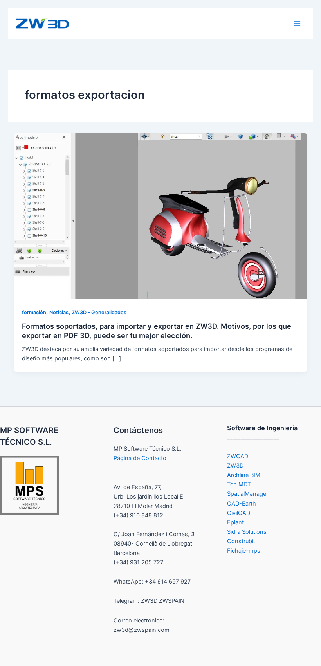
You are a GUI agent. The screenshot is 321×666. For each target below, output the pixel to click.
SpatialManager (247, 493)
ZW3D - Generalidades (99, 312)
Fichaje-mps (243, 550)
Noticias (59, 312)
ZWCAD (237, 456)
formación (34, 312)
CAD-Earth (241, 503)
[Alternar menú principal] (297, 23)
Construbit (241, 541)
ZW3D (235, 465)
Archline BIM (243, 475)
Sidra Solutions (247, 531)
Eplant (235, 522)
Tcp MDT (239, 484)
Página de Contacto (140, 458)
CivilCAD (238, 513)
